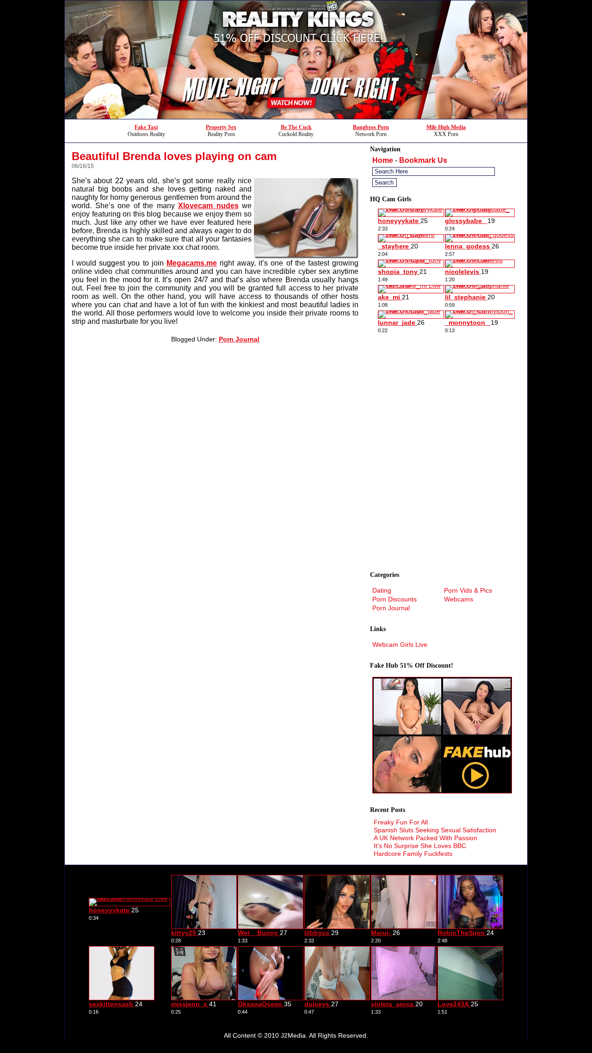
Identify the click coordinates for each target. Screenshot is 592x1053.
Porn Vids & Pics (468, 590)
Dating (381, 590)
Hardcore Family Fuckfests (413, 853)
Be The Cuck (296, 127)
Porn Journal (239, 339)
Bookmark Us (423, 160)
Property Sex (221, 127)
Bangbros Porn (371, 127)
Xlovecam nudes (208, 206)
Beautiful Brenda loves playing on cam (174, 156)
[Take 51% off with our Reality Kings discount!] (296, 116)
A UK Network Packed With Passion (425, 838)
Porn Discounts (394, 599)
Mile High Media (446, 127)
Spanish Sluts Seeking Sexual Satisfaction (435, 830)
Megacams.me (191, 263)
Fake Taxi (146, 127)
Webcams (458, 599)
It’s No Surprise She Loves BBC (420, 845)
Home (382, 160)
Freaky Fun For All (401, 822)
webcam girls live (399, 644)
